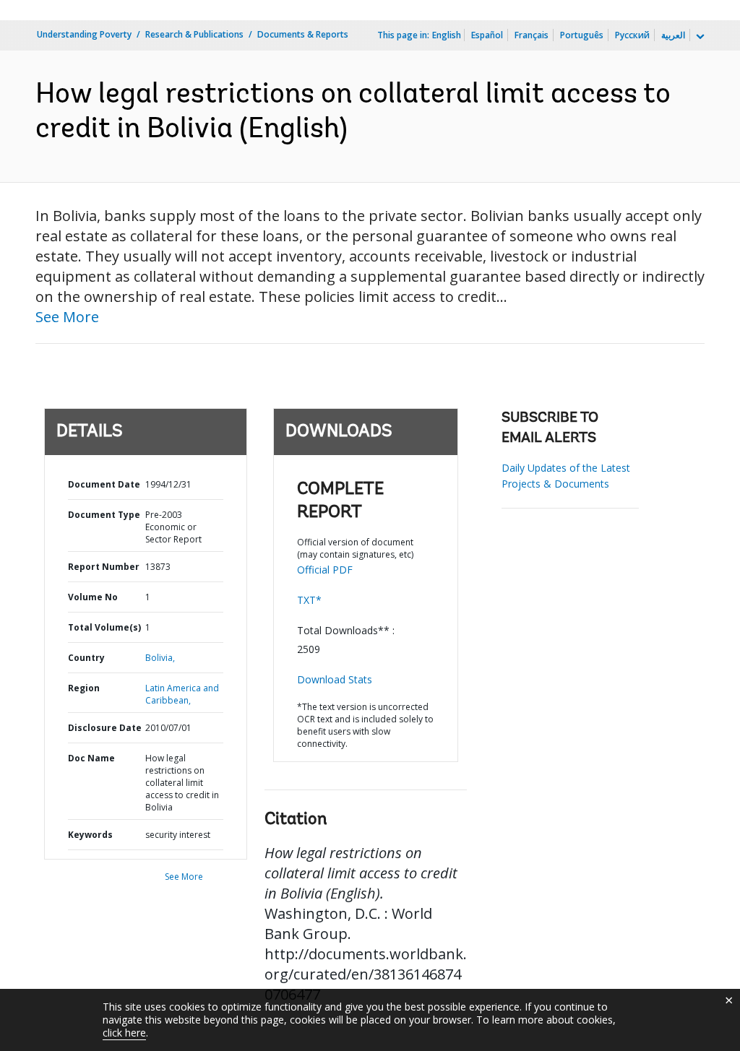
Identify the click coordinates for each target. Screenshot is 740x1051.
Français (531, 35)
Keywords (90, 835)
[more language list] (699, 37)
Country (86, 658)
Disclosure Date (105, 728)
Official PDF (325, 569)
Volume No (93, 597)
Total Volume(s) (104, 627)
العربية (673, 35)
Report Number (103, 567)
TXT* (309, 600)
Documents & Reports (302, 34)
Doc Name (91, 758)
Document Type (104, 515)
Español (487, 35)
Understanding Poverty (84, 34)
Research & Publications (194, 34)
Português (581, 35)
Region (84, 688)
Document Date (104, 484)
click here (124, 1032)
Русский (632, 35)
